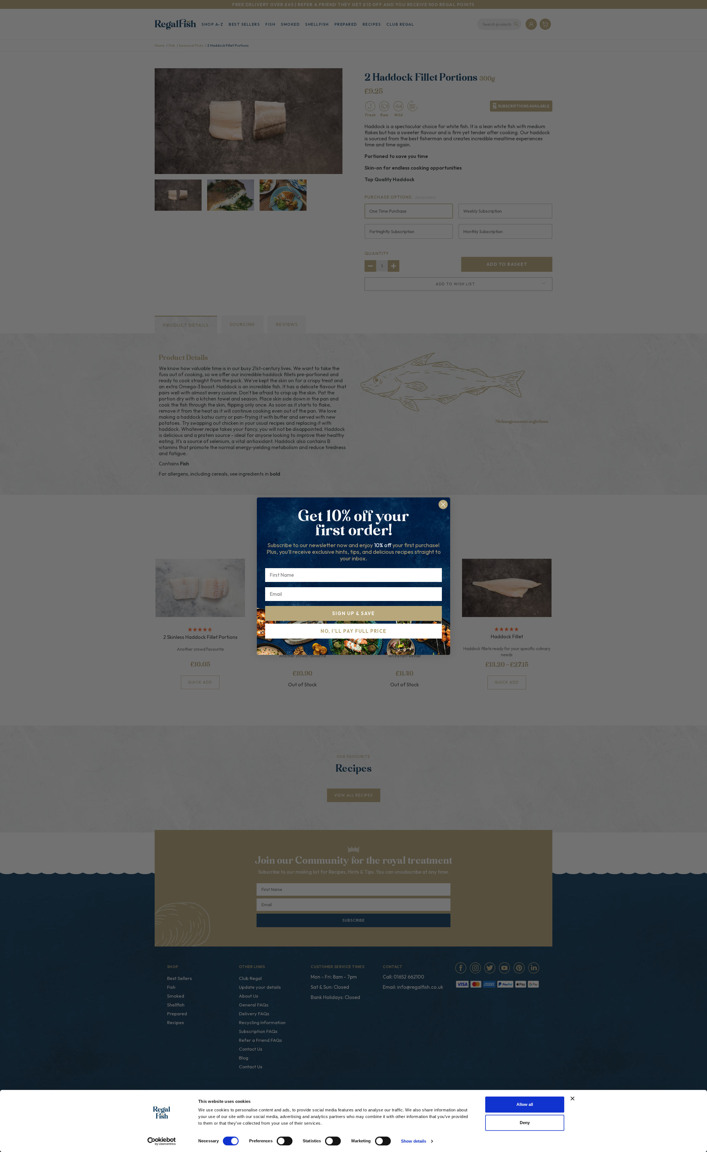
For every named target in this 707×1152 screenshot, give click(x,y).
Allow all (524, 1104)
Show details (413, 1141)
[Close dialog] (443, 504)
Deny (525, 1122)
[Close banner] (572, 1098)
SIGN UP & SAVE (353, 613)
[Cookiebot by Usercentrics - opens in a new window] (162, 1141)
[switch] (284, 1141)
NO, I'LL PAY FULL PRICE (353, 631)
